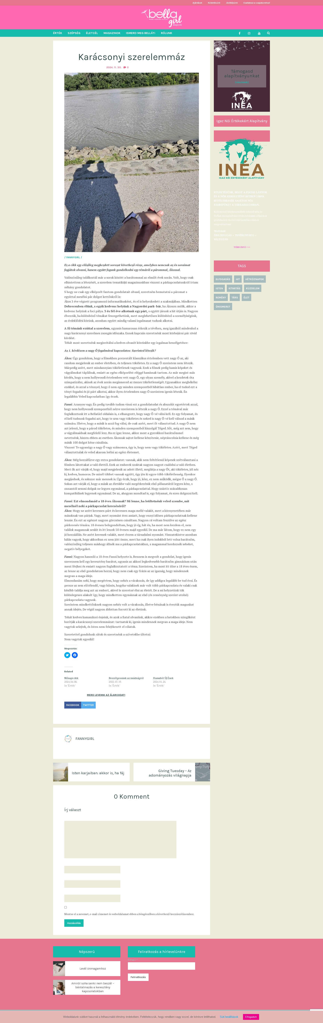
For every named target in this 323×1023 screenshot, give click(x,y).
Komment (70, 817)
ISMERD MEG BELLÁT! (140, 33)
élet (246, 297)
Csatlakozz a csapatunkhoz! (256, 2)
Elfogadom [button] (251, 1017)
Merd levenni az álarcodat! (106, 695)
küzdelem (252, 288)
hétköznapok (254, 279)
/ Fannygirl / (73, 257)
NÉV (67, 862)
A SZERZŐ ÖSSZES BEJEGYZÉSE (84, 749)
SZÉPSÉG (74, 33)
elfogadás (223, 279)
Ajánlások (197, 2)
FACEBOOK (72, 705)
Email (133, 960)
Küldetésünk (214, 2)
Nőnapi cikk (71, 678)
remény (221, 297)
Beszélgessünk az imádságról (126, 678)
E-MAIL (69, 876)
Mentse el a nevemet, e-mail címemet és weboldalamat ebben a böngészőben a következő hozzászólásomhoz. (129, 914)
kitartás (234, 288)
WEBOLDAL (71, 891)
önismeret (223, 306)
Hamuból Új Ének (163, 678)
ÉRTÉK (57, 33)
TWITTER (88, 705)
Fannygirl (85, 739)
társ (235, 297)
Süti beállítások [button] (229, 1016)
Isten (219, 288)
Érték (68, 714)
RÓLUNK (166, 33)
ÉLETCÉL (92, 33)
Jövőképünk (232, 2)
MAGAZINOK (112, 33)
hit (238, 279)
